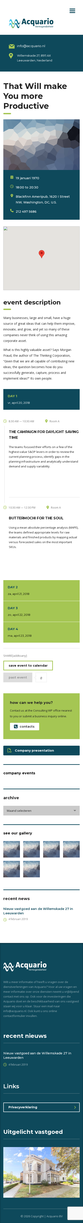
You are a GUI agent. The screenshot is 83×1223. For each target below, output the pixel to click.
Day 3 (19, 611)
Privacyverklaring (22, 1107)
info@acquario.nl (31, 46)
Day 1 (19, 399)
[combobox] (41, 810)
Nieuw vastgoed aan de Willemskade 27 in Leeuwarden (38, 911)
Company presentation (34, 751)
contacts (27, 727)
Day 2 (18, 590)
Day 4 (20, 632)
